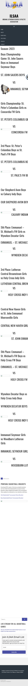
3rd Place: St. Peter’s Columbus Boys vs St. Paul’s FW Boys (11, 150)
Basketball (3, 35)
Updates (3, 41)
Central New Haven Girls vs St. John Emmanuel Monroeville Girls (13, 313)
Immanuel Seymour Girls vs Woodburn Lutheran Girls (13, 439)
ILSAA (14, 16)
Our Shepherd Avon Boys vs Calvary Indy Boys (13, 192)
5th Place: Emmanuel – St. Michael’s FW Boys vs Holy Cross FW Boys (13, 356)
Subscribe (14, 652)
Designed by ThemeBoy (6, 681)
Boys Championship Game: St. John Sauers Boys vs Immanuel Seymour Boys (12, 60)
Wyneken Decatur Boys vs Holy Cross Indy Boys (14, 396)
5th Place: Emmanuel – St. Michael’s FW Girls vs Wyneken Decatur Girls (13, 231)
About (2, 32)
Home (2, 29)
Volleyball (3, 38)
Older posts (5, 478)
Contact (3, 44)
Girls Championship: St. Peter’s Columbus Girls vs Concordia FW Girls (13, 107)
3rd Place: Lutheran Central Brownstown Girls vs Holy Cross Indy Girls (14, 273)
